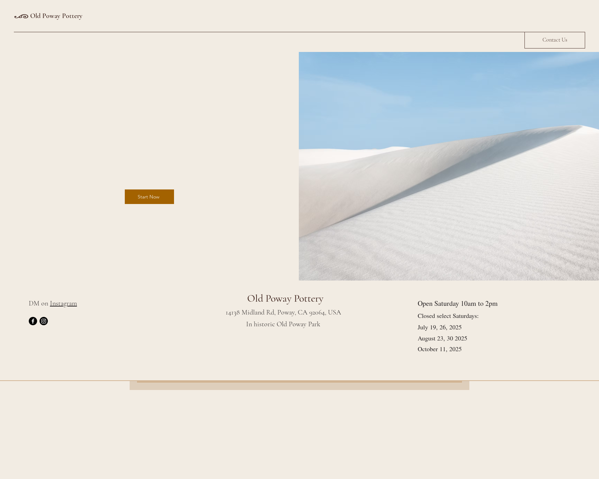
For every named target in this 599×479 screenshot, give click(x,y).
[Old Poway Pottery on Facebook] (33, 321)
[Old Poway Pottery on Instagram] (44, 321)
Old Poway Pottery (56, 16)
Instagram (63, 303)
